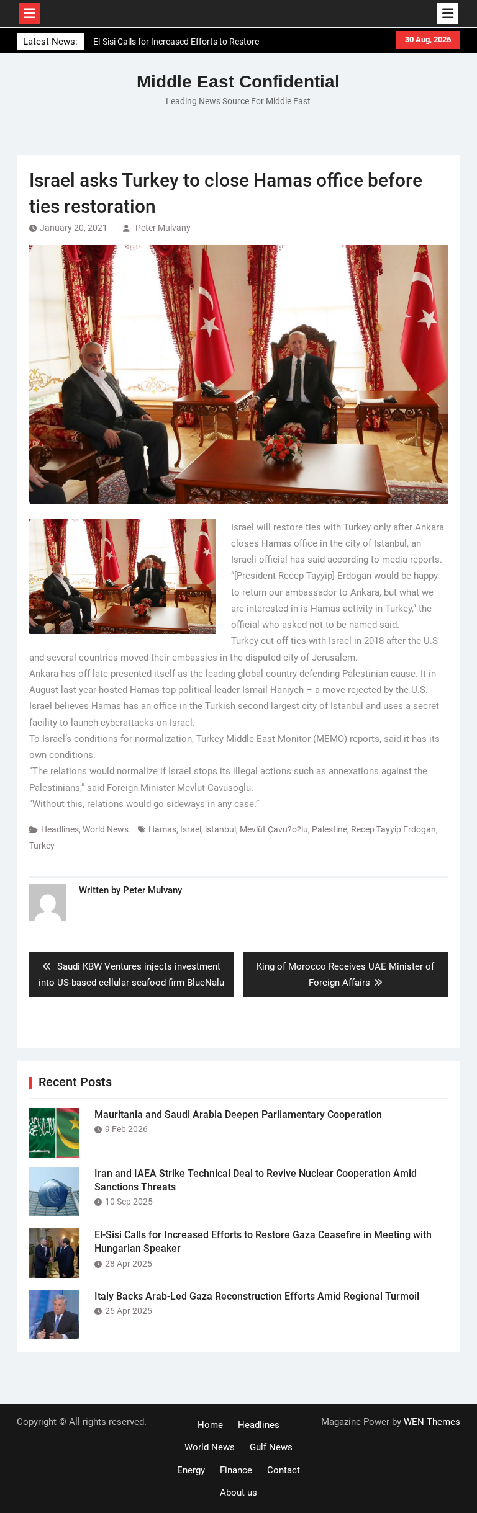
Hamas (162, 829)
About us (238, 1492)
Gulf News (271, 1447)
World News (106, 829)
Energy (191, 1470)
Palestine (329, 829)
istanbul (220, 829)
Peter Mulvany (163, 228)
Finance (236, 1470)
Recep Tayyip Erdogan (393, 829)
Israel (190, 829)
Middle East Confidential (238, 81)
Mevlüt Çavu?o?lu (274, 829)
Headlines (60, 829)
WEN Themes (432, 1421)
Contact (283, 1470)
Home (210, 1424)
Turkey (42, 845)
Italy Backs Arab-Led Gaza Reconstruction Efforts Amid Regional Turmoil (256, 1296)
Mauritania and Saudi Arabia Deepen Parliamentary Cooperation (238, 1114)
